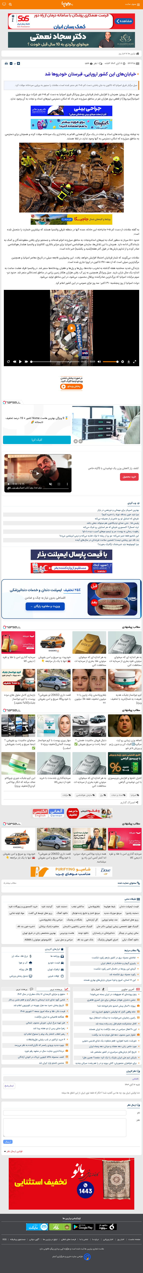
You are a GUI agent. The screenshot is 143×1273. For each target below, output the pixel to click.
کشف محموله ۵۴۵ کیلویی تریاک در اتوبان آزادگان (41, 1057)
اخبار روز (121, 1239)
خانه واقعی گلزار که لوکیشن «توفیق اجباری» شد (114, 1012)
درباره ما (95, 1239)
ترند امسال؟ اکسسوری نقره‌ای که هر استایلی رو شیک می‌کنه (111, 527)
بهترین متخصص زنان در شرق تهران (39, 933)
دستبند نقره (62, 907)
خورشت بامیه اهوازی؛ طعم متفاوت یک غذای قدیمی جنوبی (109, 1041)
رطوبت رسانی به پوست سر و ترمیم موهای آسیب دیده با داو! (110, 531)
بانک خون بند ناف (85, 940)
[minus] (11, 63)
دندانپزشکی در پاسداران (104, 933)
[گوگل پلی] (83, 1227)
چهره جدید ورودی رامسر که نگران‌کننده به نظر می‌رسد (39, 1045)
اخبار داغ (96, 989)
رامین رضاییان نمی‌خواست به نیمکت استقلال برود (112, 1018)
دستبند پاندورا (132, 913)
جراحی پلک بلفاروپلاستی (51, 920)
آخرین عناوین (127, 989)
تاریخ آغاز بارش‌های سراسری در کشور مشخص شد (113, 1052)
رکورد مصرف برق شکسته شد (122, 974)
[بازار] (60, 1227)
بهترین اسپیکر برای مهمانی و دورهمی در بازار (118, 510)
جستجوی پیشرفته (17, 1239)
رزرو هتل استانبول (130, 920)
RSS (4, 1239)
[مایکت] (37, 1227)
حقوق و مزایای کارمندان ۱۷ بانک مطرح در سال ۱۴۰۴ (41, 994)
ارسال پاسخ (9, 1086)
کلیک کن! (37, 440)
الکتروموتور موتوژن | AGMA (38, 940)
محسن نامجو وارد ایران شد (51, 1063)
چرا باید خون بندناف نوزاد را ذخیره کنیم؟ (120, 514)
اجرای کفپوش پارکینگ (107, 940)
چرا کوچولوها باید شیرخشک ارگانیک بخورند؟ (118, 544)
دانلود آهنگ (62, 913)
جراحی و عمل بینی (64, 940)
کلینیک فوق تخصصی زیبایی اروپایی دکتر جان (117, 926)
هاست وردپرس (67, 933)
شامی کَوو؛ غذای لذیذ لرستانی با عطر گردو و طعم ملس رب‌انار (37, 1000)
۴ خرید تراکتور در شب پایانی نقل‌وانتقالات (46, 1040)
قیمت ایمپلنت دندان (128, 907)
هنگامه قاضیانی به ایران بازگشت (49, 1017)
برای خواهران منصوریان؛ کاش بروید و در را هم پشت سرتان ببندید (106, 1063)
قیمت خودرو (54, 963)
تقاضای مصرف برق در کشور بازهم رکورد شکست (114, 958)
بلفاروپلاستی (94, 907)
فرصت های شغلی (68, 1239)
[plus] (18, 63)
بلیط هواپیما (109, 907)
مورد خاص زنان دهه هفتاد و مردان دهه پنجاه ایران (113, 1046)
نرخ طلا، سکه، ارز (20, 956)
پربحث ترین (21, 989)
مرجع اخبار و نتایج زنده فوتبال (86, 913)
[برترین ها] (67, 4)
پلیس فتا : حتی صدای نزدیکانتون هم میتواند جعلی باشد (113, 523)
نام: (138, 1113)
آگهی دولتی (34, 1239)
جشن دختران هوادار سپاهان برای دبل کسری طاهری (111, 1000)
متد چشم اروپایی (110, 920)
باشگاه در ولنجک (74, 920)
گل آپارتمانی (92, 920)
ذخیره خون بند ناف (26, 926)
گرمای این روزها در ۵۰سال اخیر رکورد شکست (115, 969)
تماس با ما (84, 1239)
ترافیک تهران (54, 969)
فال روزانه (23, 969)
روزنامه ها (55, 956)
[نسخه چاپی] (6, 63)
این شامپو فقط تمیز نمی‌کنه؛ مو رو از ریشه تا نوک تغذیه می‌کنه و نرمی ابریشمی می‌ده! (99, 536)
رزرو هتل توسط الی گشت (40, 913)
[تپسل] (4, 402)
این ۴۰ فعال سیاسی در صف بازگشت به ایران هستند (113, 1029)
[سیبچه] (106, 1227)
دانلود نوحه (83, 933)
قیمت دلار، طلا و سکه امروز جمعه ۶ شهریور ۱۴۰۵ (42, 1011)
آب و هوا (23, 963)
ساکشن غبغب (77, 907)
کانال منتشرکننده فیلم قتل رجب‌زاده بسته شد (116, 1024)
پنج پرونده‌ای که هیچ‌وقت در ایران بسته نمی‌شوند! (113, 994)
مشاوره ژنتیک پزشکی (49, 926)
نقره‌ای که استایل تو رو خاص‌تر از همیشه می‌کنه (117, 519)
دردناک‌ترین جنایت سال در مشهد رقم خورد (44, 1051)
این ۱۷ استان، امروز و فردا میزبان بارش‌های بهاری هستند (110, 980)
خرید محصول (129, 477)
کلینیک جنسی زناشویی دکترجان (77, 926)
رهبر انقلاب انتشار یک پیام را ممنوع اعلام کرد (44, 1034)
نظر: (138, 1120)
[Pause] (76, 441)
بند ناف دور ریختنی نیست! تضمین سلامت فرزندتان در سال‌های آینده (107, 540)
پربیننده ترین (56, 989)
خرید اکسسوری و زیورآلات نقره (23, 907)
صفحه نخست (134, 1239)
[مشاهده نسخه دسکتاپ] (4, 4)
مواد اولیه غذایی (16, 913)
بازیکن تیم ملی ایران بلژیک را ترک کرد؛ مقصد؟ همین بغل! (110, 1057)
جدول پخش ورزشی (18, 976)
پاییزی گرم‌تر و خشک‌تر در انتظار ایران (118, 963)
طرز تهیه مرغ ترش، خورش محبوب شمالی (45, 1023)
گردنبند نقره (47, 907)
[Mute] (80, 441)
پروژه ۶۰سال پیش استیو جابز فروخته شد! (116, 1006)
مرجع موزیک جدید (113, 913)
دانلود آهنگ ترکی (130, 940)
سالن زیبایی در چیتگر (128, 933)
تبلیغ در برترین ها (50, 1239)
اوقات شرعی (54, 976)
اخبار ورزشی (108, 1239)
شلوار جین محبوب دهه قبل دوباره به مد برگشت (114, 1035)
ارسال (8, 1141)
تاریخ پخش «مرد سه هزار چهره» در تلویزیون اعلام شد (39, 1005)
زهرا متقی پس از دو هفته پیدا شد (49, 1028)
